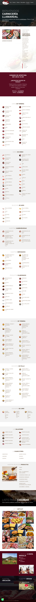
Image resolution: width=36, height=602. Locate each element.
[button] (2, 599)
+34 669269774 (21, 91)
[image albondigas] (30, 546)
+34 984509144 (20, 92)
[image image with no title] (6, 514)
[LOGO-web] (5, 2)
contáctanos (23, 19)
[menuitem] (10, 2)
